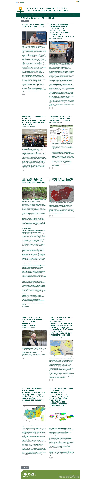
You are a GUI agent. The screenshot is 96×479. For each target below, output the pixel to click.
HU (77, 1)
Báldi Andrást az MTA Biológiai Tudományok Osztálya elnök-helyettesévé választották (33, 321)
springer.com (26, 306)
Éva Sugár (60, 38)
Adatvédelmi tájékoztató (73, 472)
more (23, 93)
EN (78, 1)
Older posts (25, 20)
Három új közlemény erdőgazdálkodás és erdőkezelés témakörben (34, 181)
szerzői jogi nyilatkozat (76, 477)
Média (59, 15)
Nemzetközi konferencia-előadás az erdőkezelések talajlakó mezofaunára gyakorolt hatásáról (34, 120)
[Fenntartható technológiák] (20, 9)
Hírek (21, 15)
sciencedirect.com (27, 228)
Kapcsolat (73, 15)
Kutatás (46, 15)
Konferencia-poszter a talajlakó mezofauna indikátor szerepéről (60, 118)
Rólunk (33, 15)
